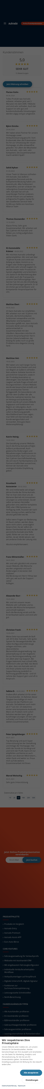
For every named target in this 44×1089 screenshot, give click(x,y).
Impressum (21, 1086)
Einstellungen (32, 1080)
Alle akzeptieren (31, 1072)
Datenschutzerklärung (9, 1086)
